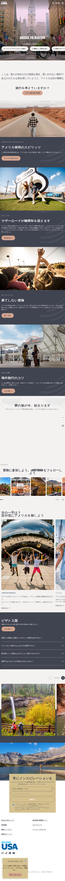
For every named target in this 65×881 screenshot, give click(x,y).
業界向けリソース (6, 834)
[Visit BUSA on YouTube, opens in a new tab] (14, 853)
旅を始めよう (8, 238)
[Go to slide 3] (4, 499)
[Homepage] (4, 4)
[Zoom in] (63, 417)
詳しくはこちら (15, 875)
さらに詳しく (8, 391)
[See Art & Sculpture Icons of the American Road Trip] (27, 554)
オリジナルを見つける (11, 158)
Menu (57, 3)
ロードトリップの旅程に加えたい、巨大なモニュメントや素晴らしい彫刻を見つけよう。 (27, 603)
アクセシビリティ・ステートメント (30, 871)
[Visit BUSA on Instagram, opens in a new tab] (2, 853)
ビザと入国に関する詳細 (32, 93)
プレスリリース (37, 825)
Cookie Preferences (46, 871)
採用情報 (4, 825)
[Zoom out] (63, 420)
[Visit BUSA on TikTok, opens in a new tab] (6, 853)
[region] (32, 441)
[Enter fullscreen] (63, 426)
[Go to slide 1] (1, 499)
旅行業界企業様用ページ (39, 820)
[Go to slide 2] (3, 499)
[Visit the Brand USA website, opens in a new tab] (9, 846)
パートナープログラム (39, 829)
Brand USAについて (7, 820)
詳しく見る (7, 315)
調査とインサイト (6, 829)
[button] (50, 678)
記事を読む (4, 608)
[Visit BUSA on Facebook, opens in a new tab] (10, 853)
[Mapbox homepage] (4, 465)
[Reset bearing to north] (63, 422)
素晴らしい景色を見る (38, 49)
